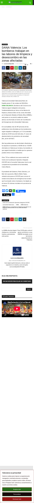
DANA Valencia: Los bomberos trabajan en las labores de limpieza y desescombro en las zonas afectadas (17, 207)
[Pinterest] (12, 68)
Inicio (3, 7)
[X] (8, 68)
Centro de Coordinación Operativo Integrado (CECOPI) (16, 202)
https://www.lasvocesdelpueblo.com (17, 260)
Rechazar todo (17, 499)
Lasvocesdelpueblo (9, 63)
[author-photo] (17, 255)
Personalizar (17, 494)
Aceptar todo (17, 489)
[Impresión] (24, 68)
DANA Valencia (24, 204)
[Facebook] (3, 68)
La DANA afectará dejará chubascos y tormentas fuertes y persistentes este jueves (9, 233)
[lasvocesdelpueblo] (16, 2)
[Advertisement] (17, 26)
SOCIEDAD (9, 7)
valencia (5, 209)
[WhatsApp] (16, 68)
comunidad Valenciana (8, 204)
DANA (17, 204)
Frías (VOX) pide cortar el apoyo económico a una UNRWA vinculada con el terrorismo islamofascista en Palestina (24, 235)
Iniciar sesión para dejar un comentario (17, 281)
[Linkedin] (20, 68)
